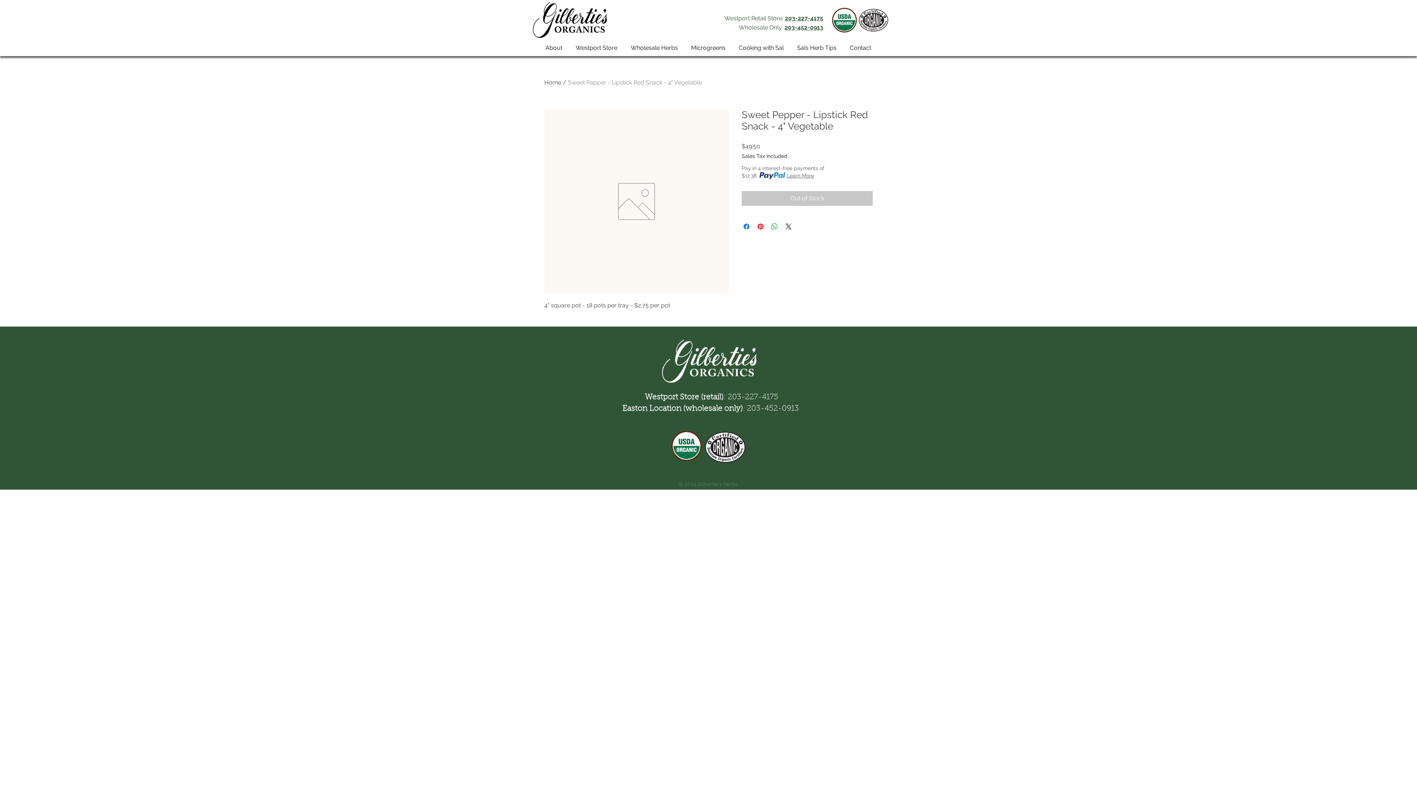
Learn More (800, 176)
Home (552, 82)
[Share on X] (788, 226)
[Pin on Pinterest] (760, 226)
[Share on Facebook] (746, 226)
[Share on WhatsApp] (774, 226)
